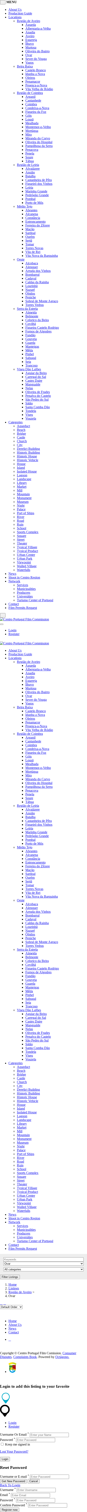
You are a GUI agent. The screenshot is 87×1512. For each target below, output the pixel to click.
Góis (28, 115)
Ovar (28, 55)
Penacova (31, 149)
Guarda (30, 343)
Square (21, 536)
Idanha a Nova (35, 74)
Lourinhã (31, 286)
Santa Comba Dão (37, 407)
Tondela (30, 411)
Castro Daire (33, 380)
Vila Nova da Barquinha (41, 255)
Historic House (27, 456)
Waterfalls (23, 570)
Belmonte (31, 316)
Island (21, 467)
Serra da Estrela (27, 308)
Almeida (31, 312)
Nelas (29, 388)
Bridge (21, 433)
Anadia (30, 32)
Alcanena (31, 214)
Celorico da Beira (37, 320)
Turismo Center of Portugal (35, 600)
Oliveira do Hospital (38, 142)
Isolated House (27, 471)
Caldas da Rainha (37, 282)
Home (12, 1284)
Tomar (29, 244)
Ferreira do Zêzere (37, 225)
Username (7, 1490)
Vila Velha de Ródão (39, 89)
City (20, 445)
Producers (23, 592)
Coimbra (31, 104)
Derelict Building (28, 449)
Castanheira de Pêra (38, 180)
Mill (19, 490)
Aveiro (29, 36)
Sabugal (30, 358)
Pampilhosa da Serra (39, 146)
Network (14, 581)
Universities (25, 596)
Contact (13, 604)
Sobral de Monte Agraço (41, 301)
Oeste (20, 259)
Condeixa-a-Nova (37, 108)
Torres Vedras (34, 305)
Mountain (23, 494)
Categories (15, 422)
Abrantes (31, 210)
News (12, 573)
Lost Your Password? (14, 1451)
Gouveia (31, 339)
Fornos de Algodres (38, 331)
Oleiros (30, 78)
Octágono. (62, 1357)
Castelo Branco (35, 70)
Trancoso (31, 365)
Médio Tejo (24, 206)
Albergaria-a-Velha (38, 28)
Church (22, 441)
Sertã (28, 240)
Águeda (30, 25)
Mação (29, 229)
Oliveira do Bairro (37, 51)
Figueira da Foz (35, 112)
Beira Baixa (25, 66)
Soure (29, 157)
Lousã (29, 119)
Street (20, 539)
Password (6, 1440)
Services (22, 585)
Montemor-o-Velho (38, 127)
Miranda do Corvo (37, 138)
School (21, 528)
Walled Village (27, 566)
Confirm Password (12, 1505)
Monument (24, 498)
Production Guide (20, 13)
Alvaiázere (32, 168)
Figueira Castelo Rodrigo (42, 327)
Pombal (30, 199)
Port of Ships (25, 513)
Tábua (29, 161)
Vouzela (30, 418)
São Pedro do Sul (37, 399)
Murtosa (30, 47)
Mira (28, 134)
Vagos (29, 62)
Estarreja (31, 40)
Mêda (29, 350)
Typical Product (27, 551)
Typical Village (27, 547)
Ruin (20, 524)
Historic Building (28, 452)
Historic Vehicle (27, 460)
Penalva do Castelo (38, 396)
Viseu (29, 414)
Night (20, 505)
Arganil (30, 96)
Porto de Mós (34, 202)
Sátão (29, 403)
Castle (21, 437)
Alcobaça (31, 263)
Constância (32, 218)
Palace (21, 509)
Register (13, 634)
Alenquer (31, 267)
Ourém (30, 237)
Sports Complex (27, 532)
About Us (15, 9)
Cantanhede (33, 100)
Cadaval (30, 278)
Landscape (24, 479)
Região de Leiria (28, 165)
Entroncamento (35, 221)
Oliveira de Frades (37, 392)
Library (22, 483)
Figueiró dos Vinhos (38, 184)
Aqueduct (23, 426)
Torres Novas (34, 248)
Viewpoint (24, 562)
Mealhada (31, 123)
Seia (28, 361)
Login (12, 630)
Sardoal (30, 233)
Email (4, 1495)
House (21, 464)
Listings (13, 1288)
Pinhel (29, 354)
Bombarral (32, 274)
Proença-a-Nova (36, 85)
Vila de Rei (32, 252)
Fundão (30, 335)
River (20, 517)
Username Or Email (13, 1434)
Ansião (30, 172)
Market (21, 486)
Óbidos (30, 293)
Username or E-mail (13, 1476)
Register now (10, 1509)
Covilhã (30, 324)
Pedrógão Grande (37, 195)
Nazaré (30, 290)
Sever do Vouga (36, 59)
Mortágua (31, 131)
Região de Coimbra (30, 93)
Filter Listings (10, 1277)
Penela (29, 153)
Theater (22, 543)
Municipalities (26, 589)
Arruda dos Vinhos (38, 271)
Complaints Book (25, 1357)
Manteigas (32, 346)
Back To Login (10, 1485)
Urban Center (26, 555)
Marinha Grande (36, 191)
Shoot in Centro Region (24, 577)
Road (20, 520)
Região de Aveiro (28, 21)
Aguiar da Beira (36, 373)
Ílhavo (29, 43)
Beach (21, 430)
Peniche (30, 297)
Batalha (30, 176)
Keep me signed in (17, 1444)
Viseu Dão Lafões (29, 369)
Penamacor (32, 81)
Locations (15, 17)
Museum (23, 502)
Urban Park (24, 558)
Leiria (29, 187)
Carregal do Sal (35, 377)
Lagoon (22, 475)
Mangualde (32, 384)
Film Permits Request (22, 608)
